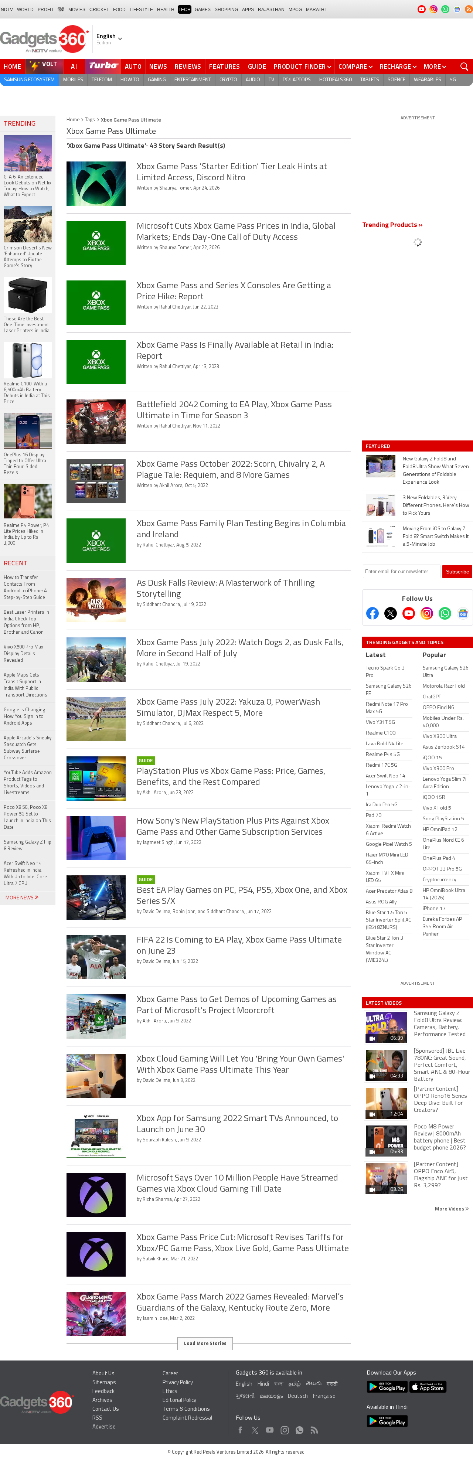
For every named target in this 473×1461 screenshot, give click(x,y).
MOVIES (76, 9)
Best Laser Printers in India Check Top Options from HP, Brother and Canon (26, 622)
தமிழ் (295, 1384)
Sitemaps (104, 1383)
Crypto (228, 80)
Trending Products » (392, 225)
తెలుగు (313, 1384)
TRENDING (19, 124)
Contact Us (105, 1409)
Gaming (157, 80)
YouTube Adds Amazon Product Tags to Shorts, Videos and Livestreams (28, 782)
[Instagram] (427, 613)
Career (170, 1374)
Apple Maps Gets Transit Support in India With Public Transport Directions (25, 685)
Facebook (240, 1428)
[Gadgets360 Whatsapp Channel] (445, 613)
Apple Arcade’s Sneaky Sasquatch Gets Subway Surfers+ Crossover (27, 748)
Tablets (369, 80)
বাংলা (278, 1384)
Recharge (395, 66)
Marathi (316, 9)
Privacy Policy (178, 1383)
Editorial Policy (179, 1400)
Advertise (104, 1427)
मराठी (332, 1384)
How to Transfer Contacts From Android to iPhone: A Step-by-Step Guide (25, 587)
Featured (378, 446)
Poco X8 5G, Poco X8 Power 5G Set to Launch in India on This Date (27, 817)
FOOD (119, 9)
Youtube (270, 1428)
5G (453, 80)
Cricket (99, 9)
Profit (46, 9)
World (25, 9)
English (244, 1384)
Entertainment (192, 80)
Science (396, 80)
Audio (253, 80)
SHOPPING (226, 9)
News (158, 66)
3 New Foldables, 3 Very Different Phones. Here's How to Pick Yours (436, 505)
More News (20, 898)
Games (203, 9)
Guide (257, 66)
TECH (184, 9)
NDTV (7, 9)
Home (12, 66)
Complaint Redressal (187, 1418)
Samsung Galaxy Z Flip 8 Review (27, 845)
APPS (248, 9)
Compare (352, 66)
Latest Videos (384, 1003)
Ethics (170, 1391)
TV (271, 80)
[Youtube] (408, 613)
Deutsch (298, 1396)
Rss (314, 1428)
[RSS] (469, 9)
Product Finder (300, 66)
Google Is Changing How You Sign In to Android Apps (24, 717)
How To (129, 80)
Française (324, 1396)
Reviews (188, 66)
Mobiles (73, 80)
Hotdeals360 (335, 80)
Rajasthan (271, 9)
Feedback (103, 1391)
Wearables (427, 80)
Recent (16, 564)
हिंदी (61, 9)
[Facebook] (372, 613)
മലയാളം (271, 1396)
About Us (103, 1374)
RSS (97, 1418)
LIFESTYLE (141, 9)
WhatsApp (299, 1428)
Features (224, 66)
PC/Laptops (297, 80)
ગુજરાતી (245, 1396)
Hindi (263, 1384)
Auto (133, 66)
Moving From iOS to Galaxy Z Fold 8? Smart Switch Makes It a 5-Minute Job (436, 536)
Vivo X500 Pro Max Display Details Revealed (23, 654)
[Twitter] (390, 613)
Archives (102, 1400)
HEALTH (165, 9)
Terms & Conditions (186, 1409)
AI (74, 66)
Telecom (102, 80)
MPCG (295, 9)
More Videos (450, 1208)
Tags (90, 120)
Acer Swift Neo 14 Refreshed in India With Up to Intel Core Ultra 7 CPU (25, 873)
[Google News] (463, 613)
